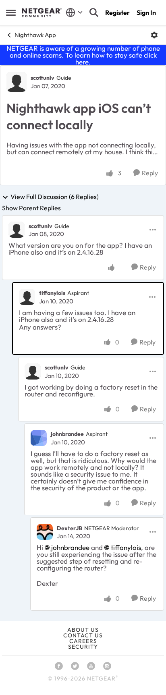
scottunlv (42, 78)
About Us (83, 629)
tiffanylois (52, 293)
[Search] (94, 12)
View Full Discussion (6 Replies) (54, 197)
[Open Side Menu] (11, 12)
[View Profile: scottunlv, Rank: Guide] (16, 82)
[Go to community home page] (42, 13)
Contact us (83, 635)
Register (117, 12)
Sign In (146, 12)
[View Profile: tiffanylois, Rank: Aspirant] (27, 297)
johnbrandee (67, 434)
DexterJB (69, 528)
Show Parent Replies (31, 208)
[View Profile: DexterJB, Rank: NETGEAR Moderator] (45, 532)
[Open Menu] (154, 35)
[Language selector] (74, 12)
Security (83, 646)
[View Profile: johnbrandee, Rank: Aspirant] (39, 438)
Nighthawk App (35, 35)
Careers (83, 641)
